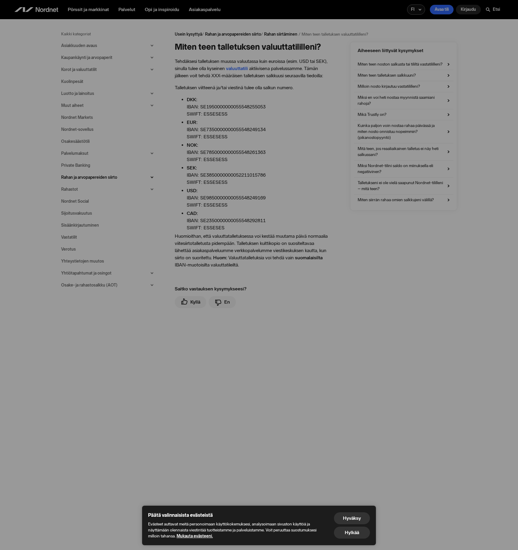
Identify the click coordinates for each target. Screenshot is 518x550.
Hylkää (352, 532)
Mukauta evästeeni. (195, 536)
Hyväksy (352, 518)
